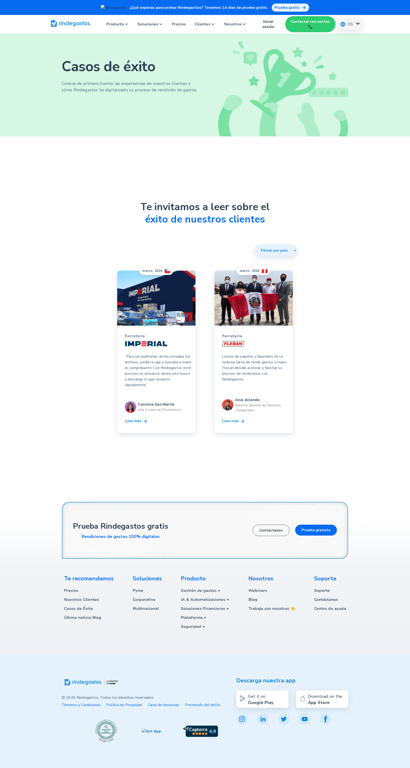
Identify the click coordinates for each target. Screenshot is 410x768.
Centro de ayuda (330, 608)
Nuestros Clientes (81, 599)
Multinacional (146, 608)
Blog (252, 599)
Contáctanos (271, 530)
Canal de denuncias (163, 705)
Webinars (257, 590)
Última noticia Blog (82, 617)
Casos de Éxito (78, 608)
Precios (179, 24)
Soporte (322, 590)
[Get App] (151, 731)
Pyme (138, 590)
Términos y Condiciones (81, 705)
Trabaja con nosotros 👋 (271, 608)
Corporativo (144, 599)
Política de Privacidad (124, 705)
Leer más (134, 421)
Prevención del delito (202, 705)
